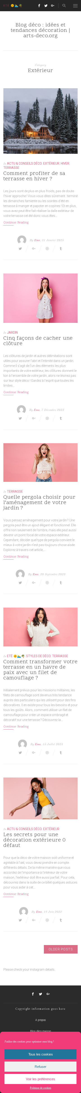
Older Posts (61, 949)
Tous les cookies (40, 1054)
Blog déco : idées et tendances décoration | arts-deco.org (40, 31)
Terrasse (11, 168)
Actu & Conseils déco (24, 163)
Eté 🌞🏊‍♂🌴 (16, 656)
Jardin (12, 332)
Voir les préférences (40, 1079)
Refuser (40, 1067)
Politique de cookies (40, 1087)
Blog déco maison (40, 1031)
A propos (40, 1020)
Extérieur (51, 163)
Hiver (65, 163)
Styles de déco (38, 656)
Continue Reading (16, 222)
